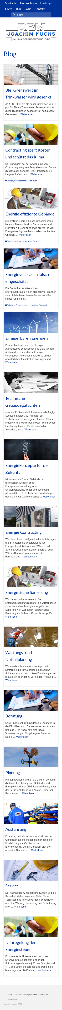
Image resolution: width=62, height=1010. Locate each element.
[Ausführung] (31, 813)
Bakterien (11, 305)
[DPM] (31, 32)
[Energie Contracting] (31, 516)
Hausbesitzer (27, 241)
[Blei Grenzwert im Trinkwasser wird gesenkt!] (31, 74)
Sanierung (37, 241)
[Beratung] (31, 700)
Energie (10, 181)
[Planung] (31, 757)
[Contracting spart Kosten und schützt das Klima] (31, 134)
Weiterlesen (26, 114)
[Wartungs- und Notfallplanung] (31, 637)
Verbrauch (33, 181)
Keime (25, 305)
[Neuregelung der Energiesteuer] (31, 927)
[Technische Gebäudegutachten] (31, 382)
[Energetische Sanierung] (31, 576)
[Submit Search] (13, 14)
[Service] (31, 870)
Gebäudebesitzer (21, 181)
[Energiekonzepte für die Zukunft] (31, 449)
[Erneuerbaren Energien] (31, 322)
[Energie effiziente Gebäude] (31, 198)
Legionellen (33, 305)
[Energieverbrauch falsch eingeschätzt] (31, 258)
